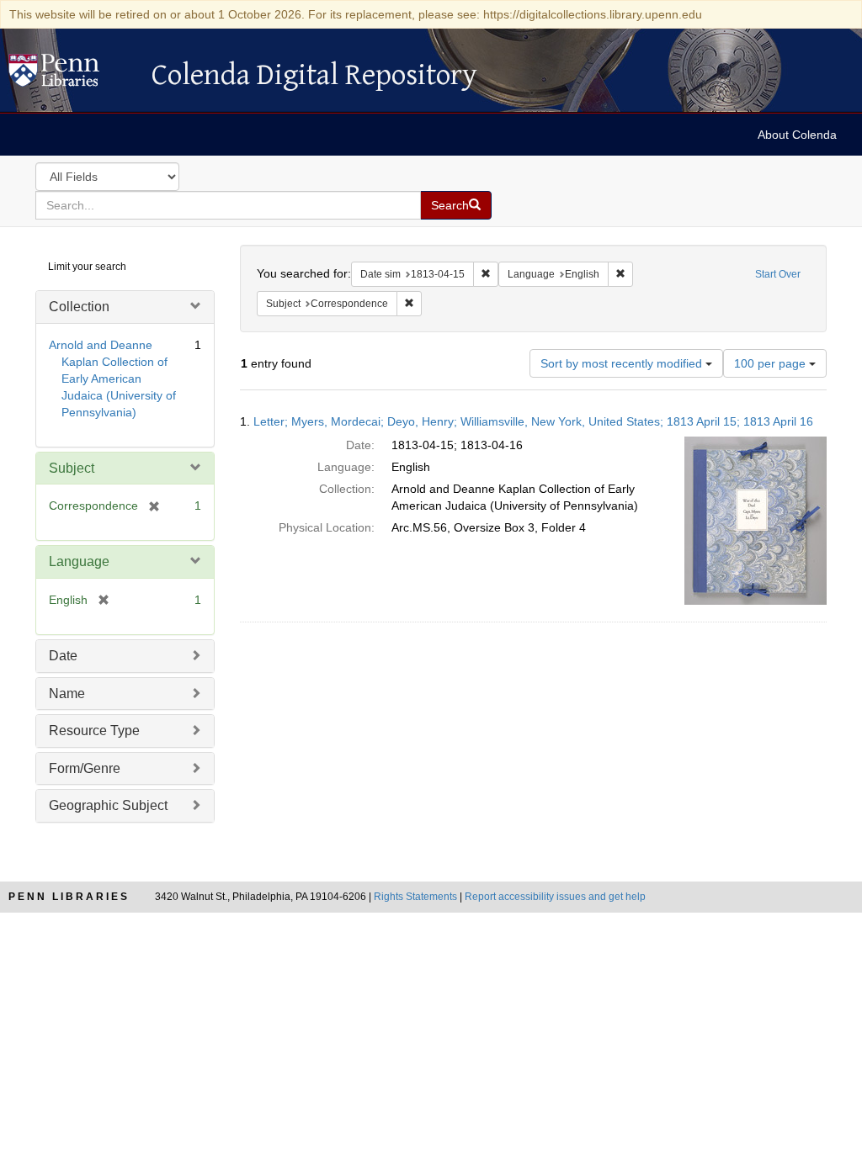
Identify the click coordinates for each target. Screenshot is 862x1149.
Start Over (778, 274)
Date (63, 656)
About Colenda (797, 134)
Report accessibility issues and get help (555, 897)
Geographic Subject (108, 805)
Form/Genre (84, 768)
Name (67, 693)
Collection (79, 306)
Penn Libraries (69, 897)
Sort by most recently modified (622, 363)
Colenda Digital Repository (71, 75)
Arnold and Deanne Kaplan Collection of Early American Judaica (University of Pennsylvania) (112, 378)
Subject (71, 468)
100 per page (771, 363)
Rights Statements (415, 897)
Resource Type (94, 730)
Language (79, 561)
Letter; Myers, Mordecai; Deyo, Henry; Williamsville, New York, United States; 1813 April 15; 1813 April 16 (533, 421)
